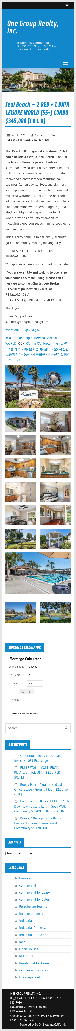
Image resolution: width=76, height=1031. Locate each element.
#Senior (30, 343)
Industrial (26, 921)
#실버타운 (49, 349)
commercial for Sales (34, 899)
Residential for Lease (34, 963)
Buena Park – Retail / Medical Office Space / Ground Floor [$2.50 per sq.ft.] (41, 789)
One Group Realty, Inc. (33, 27)
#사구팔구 (37, 354)
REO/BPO (26, 956)
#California (13, 338)
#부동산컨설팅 (56, 354)
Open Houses (28, 949)
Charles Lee (41, 135)
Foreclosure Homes (33, 906)
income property (31, 913)
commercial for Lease (34, 892)
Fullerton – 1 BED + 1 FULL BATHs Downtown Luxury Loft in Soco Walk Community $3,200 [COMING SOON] (41, 806)
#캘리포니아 (18, 349)
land (22, 942)
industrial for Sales (32, 935)
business (25, 878)
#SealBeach (46, 338)
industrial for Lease (33, 928)
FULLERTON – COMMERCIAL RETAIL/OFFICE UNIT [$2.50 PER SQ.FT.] (37, 772)
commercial (27, 885)
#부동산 (24, 354)
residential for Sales (18, 139)
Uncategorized (40, 139)
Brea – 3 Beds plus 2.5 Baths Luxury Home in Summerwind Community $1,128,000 (37, 823)
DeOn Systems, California (50, 1024)
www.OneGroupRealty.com (24, 330)
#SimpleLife (29, 338)
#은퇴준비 (34, 349)
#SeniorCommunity (49, 343)
